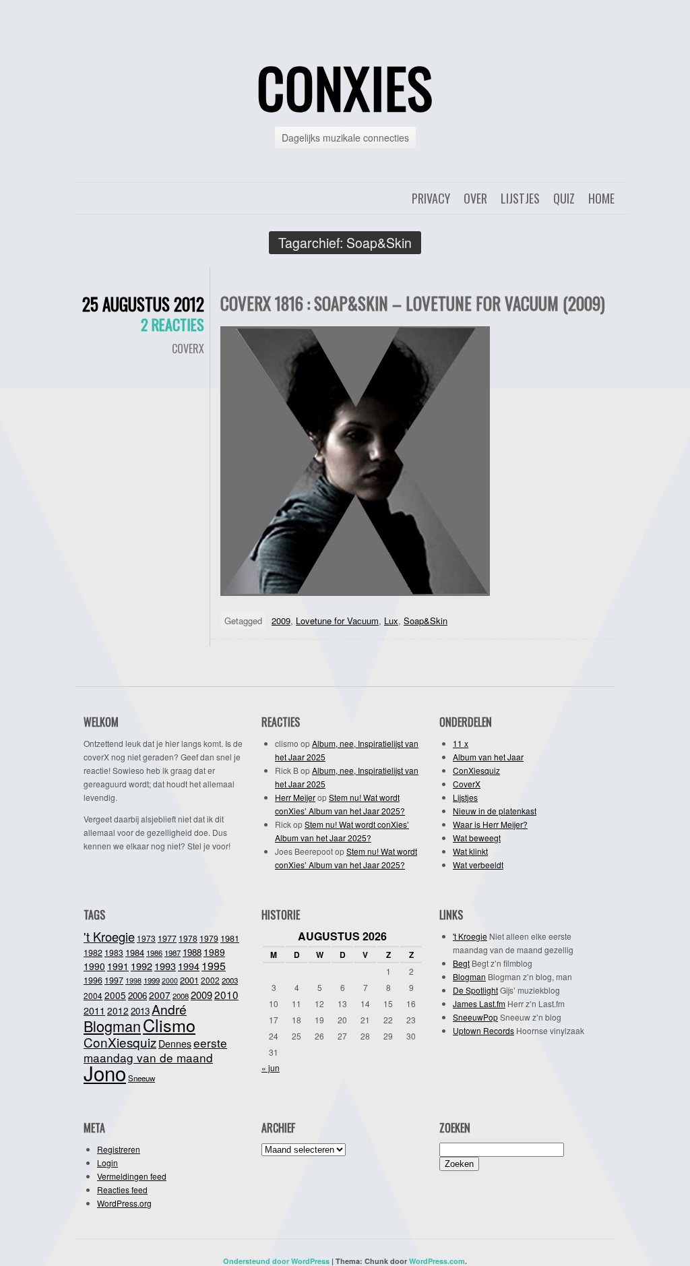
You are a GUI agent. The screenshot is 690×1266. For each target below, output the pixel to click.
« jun (270, 1067)
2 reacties (172, 324)
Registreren (118, 1149)
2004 (93, 995)
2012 (118, 1010)
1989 (214, 952)
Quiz (564, 198)
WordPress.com (437, 1261)
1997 (113, 980)
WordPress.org (124, 1203)
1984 (134, 952)
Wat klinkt (470, 851)
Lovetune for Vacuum (337, 620)
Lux (391, 620)
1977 (167, 938)
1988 (192, 952)
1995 (213, 965)
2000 (170, 980)
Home (601, 198)
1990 (94, 966)
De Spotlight (475, 990)
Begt (461, 963)
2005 (115, 995)
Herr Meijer (295, 797)
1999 (152, 980)
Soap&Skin (425, 620)
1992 (141, 966)
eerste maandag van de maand (155, 1050)
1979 (208, 938)
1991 (118, 966)
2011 (94, 1010)
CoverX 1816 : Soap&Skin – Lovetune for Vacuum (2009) (412, 303)
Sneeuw (141, 1078)
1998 (133, 980)
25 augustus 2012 (143, 303)
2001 (189, 979)
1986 (154, 952)
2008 (180, 995)
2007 (159, 995)
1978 (188, 938)
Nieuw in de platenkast (494, 810)
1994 (188, 966)
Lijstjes (520, 198)
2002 (210, 980)
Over (475, 198)
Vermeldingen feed (131, 1176)
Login (107, 1162)
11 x (460, 743)
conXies (345, 87)
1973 (146, 938)
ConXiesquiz (476, 770)
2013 (140, 1010)
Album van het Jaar (488, 756)
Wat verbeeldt (478, 864)
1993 (165, 966)
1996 (93, 980)
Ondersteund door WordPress (276, 1261)
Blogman (112, 1025)
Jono (105, 1072)
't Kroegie (109, 936)
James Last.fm (479, 1003)
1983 (113, 952)
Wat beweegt (477, 837)
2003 (230, 980)
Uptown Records (483, 1030)
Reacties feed (122, 1189)
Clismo (169, 1025)
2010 (226, 994)
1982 (93, 952)
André (169, 1009)
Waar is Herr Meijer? (490, 824)
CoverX (188, 348)
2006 (137, 995)
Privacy (431, 198)
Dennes (174, 1043)
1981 (229, 938)
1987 (172, 952)
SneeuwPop (475, 1017)
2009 (281, 620)
